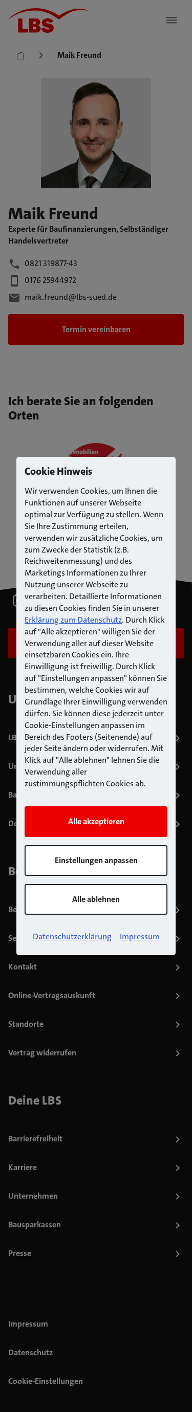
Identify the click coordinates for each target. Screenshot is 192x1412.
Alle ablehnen (96, 899)
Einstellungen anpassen (96, 860)
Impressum (140, 936)
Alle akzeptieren (96, 821)
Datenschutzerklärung (72, 936)
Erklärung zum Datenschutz (73, 619)
